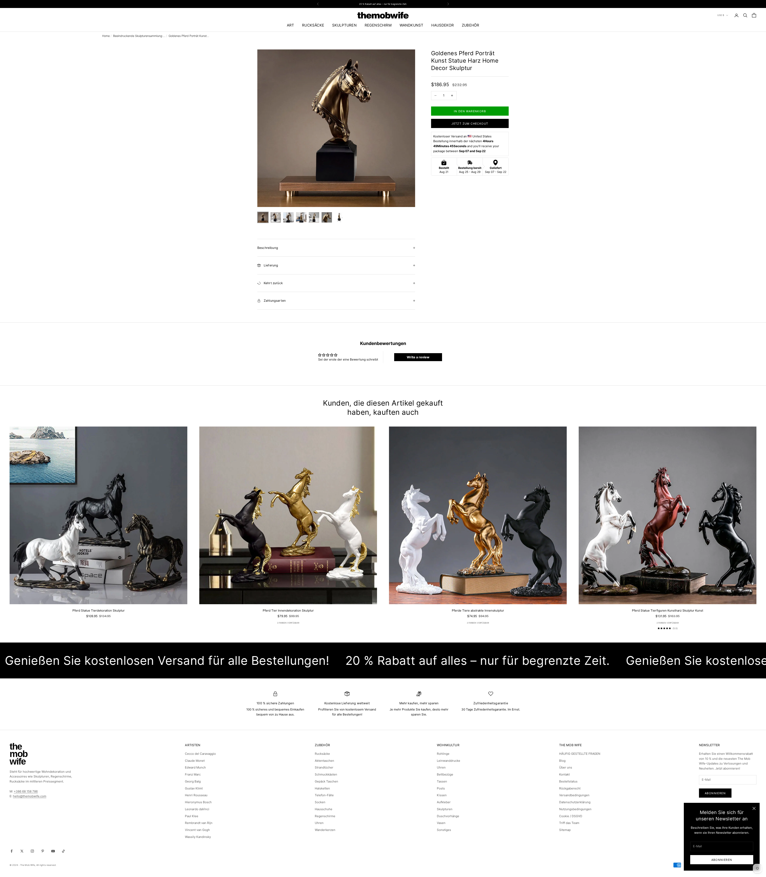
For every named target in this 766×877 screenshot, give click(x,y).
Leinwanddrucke (448, 761)
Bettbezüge (445, 774)
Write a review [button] (418, 357)
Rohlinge (443, 754)
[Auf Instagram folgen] (32, 851)
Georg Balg (193, 781)
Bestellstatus (568, 781)
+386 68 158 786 (26, 791)
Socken (320, 802)
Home (106, 35)
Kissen (442, 795)
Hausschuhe (323, 809)
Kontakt (564, 774)
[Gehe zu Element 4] (301, 217)
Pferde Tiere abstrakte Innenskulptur (478, 610)
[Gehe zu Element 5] (314, 217)
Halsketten (322, 788)
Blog (562, 761)
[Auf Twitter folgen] (22, 851)
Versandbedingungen (574, 795)
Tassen (442, 781)
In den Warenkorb (470, 111)
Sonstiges (444, 830)
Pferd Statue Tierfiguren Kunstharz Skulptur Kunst (667, 610)
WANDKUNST (411, 25)
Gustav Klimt (194, 788)
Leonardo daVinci (197, 809)
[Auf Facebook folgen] (12, 851)
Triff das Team (569, 823)
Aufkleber (444, 802)
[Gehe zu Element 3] (288, 217)
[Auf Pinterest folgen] (43, 851)
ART (290, 25)
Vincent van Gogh (197, 830)
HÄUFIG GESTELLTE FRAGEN (579, 754)
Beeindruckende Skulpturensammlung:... (139, 35)
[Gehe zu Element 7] (339, 217)
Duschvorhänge (448, 816)
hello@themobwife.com (29, 796)
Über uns (565, 767)
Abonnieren (721, 859)
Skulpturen (444, 809)
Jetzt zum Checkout (469, 123)
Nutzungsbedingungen (575, 809)
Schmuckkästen (326, 774)
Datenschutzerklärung (574, 802)
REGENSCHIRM (378, 25)
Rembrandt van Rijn (198, 823)
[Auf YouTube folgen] (53, 851)
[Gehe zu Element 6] (326, 217)
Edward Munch (195, 767)
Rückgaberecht (569, 788)
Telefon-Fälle (324, 795)
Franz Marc (193, 774)
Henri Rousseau (196, 795)
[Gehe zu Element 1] (262, 217)
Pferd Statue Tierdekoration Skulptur (98, 610)
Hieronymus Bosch (198, 802)
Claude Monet (195, 761)
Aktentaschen (324, 761)
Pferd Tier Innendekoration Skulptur (288, 610)
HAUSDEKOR (442, 25)
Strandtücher (324, 767)
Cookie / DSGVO (570, 816)
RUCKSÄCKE (313, 25)
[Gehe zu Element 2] (275, 217)
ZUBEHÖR (470, 25)
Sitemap (565, 830)
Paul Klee (191, 816)
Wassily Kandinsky (198, 837)
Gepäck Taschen (326, 781)
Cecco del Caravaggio (200, 754)
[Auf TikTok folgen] (63, 851)
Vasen (441, 823)
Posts (441, 788)
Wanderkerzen (325, 830)
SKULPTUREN (344, 25)
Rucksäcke (322, 754)
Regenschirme (325, 816)
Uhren (319, 823)
